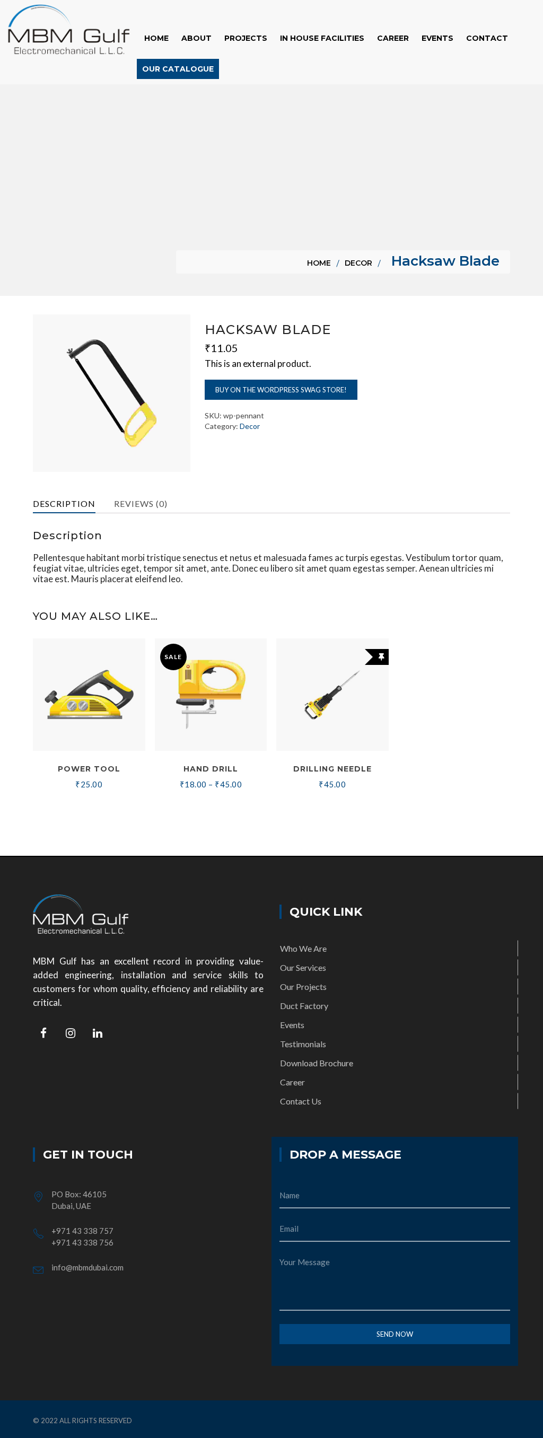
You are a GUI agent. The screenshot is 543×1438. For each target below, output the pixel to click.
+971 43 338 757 (82, 1230)
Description (64, 503)
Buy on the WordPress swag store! (281, 389)
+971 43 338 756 (82, 1242)
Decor (358, 263)
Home (319, 263)
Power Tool (89, 769)
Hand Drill (210, 769)
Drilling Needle (332, 769)
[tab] (71, 503)
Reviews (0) (141, 503)
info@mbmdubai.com (87, 1267)
